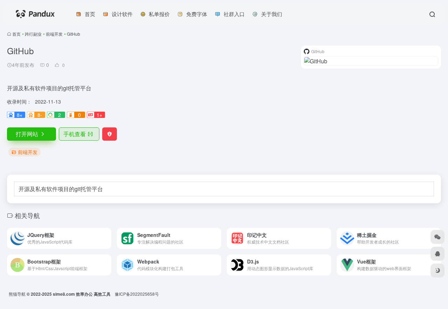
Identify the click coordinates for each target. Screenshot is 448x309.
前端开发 (54, 34)
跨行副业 (33, 34)
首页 (16, 34)
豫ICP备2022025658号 (137, 294)
